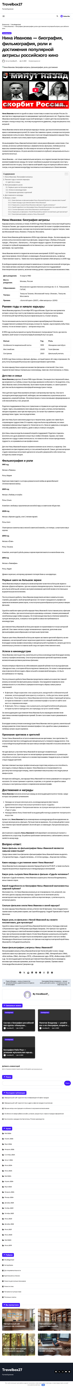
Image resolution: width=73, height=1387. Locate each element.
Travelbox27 (12, 4)
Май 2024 (8, 1176)
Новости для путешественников (15, 1281)
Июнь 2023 (8, 1219)
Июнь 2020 (8, 1235)
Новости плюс (9, 1286)
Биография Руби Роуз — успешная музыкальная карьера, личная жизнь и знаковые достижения (18, 1054)
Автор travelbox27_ (11, 61)
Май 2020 (8, 1240)
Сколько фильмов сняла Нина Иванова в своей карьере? (31, 209)
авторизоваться (37, 1069)
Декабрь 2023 (9, 1203)
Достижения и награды (14, 195)
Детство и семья (14, 182)
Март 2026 (8, 1144)
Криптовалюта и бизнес (12, 1276)
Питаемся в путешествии (12, 1292)
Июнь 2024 (8, 1171)
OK (43, 1385)
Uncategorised (7, 33)
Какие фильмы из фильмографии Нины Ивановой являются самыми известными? (39, 200)
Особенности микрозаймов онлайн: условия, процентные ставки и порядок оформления (34, 1114)
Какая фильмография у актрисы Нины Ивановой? (28, 214)
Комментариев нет (34, 61)
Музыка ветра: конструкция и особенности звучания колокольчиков (26, 1108)
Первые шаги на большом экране (20, 187)
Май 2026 (8, 1133)
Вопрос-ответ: (10, 198)
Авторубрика (8, 1265)
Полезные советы (10, 1297)
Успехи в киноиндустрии (17, 190)
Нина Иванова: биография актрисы (19, 177)
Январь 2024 (9, 1197)
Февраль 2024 (9, 1192)
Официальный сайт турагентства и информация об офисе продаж (26, 1098)
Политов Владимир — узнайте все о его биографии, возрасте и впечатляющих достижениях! (54, 1025)
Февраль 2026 (9, 1149)
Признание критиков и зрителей (20, 192)
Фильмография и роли (14, 185)
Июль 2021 (8, 1229)
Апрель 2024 (9, 1181)
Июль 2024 (8, 1165)
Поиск (8, 1077)
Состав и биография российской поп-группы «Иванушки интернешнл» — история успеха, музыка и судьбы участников (18, 1027)
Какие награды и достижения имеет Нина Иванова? (29, 202)
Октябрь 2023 (9, 1213)
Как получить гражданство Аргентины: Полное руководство (24, 1119)
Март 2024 (8, 1187)
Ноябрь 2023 (9, 1208)
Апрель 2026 (9, 1139)
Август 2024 (9, 1160)
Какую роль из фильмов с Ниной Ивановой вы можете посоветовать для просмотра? (39, 212)
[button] (65, 173)
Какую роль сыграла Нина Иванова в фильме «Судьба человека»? (33, 205)
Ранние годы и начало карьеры (17, 179)
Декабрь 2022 (9, 1224)
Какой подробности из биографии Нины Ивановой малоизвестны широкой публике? (39, 207)
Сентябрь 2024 (10, 1155)
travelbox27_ (42, 994)
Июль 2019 (8, 1245)
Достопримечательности (12, 1270)
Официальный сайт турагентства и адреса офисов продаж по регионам (28, 1103)
